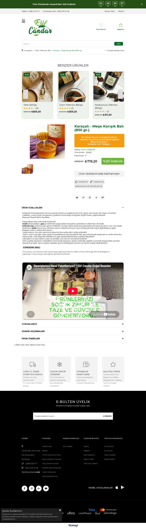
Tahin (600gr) (30, 105)
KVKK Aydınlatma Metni (51, 455)
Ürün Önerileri (31, 338)
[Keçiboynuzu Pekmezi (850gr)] (108, 86)
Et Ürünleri (108, 451)
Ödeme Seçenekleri (33, 331)
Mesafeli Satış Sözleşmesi (51, 468)
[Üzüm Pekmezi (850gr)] (73, 86)
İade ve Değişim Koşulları (51, 459)
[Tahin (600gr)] (37, 86)
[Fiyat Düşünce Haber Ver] (96, 197)
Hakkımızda (47, 446)
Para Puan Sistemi (91, 463)
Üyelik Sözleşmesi (49, 472)
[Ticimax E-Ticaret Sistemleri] (73, 525)
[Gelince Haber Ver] (102, 197)
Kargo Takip (110, 11)
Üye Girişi (40, 345)
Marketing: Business (31, 472)
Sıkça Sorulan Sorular (50, 463)
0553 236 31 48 (63, 11)
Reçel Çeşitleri (109, 459)
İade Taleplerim (89, 455)
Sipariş (86, 446)
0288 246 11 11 (33, 11)
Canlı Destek (67, 446)
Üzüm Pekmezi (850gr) (71, 105)
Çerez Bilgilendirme (49, 476)
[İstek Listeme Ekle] (76, 197)
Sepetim (87, 451)
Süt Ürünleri (109, 446)
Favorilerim (101, 29)
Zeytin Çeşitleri (110, 455)
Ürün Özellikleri (32, 207)
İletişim (121, 11)
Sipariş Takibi (89, 459)
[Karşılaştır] (83, 197)
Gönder (107, 416)
